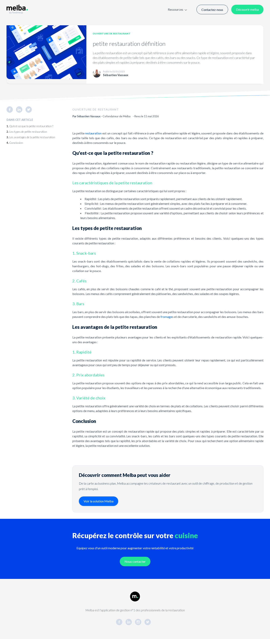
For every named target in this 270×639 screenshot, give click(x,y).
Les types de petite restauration (28, 131)
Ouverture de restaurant (111, 33)
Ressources (175, 9)
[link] (11, 109)
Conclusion (16, 142)
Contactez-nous (212, 9)
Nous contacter (135, 561)
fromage (166, 317)
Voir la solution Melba (98, 501)
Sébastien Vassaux (88, 116)
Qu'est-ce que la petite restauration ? (31, 126)
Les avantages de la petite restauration (32, 137)
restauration (93, 133)
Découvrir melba (247, 9)
